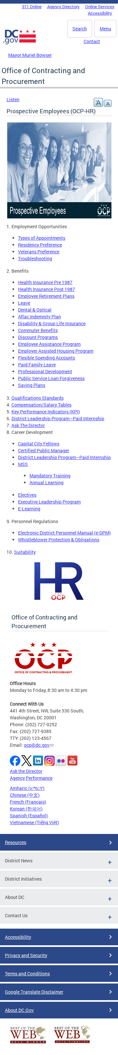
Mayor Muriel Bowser (30, 55)
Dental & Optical (34, 310)
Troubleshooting (35, 258)
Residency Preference (40, 245)
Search (79, 28)
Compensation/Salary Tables (41, 405)
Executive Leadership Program (49, 502)
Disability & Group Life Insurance (52, 323)
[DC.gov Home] (19, 43)
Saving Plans (31, 385)
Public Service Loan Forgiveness (51, 378)
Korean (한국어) (26, 809)
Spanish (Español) (29, 815)
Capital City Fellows (38, 443)
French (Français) (28, 802)
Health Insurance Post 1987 (46, 289)
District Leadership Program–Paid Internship (57, 418)
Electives (27, 495)
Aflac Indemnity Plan (39, 316)
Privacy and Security (26, 955)
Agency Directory (63, 6)
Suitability (25, 552)
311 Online (32, 6)
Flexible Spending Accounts (46, 358)
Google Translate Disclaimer (34, 992)
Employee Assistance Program (49, 344)
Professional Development (45, 371)
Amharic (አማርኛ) (27, 788)
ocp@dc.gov (36, 745)
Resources (15, 842)
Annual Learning (47, 482)
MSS (23, 464)
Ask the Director (26, 771)
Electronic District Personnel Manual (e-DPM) (64, 533)
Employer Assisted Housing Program (55, 351)
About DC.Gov (19, 1010)
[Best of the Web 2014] (28, 1043)
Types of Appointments (41, 238)
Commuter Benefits (38, 330)
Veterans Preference (38, 251)
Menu (105, 28)
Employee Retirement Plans (46, 296)
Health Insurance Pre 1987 (45, 282)
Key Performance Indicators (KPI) (45, 411)
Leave (24, 303)
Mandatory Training (50, 475)
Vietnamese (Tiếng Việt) (34, 822)
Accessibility (100, 13)
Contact (92, 41)
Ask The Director (28, 425)
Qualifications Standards (37, 398)
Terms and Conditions (27, 973)
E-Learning (29, 508)
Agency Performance (31, 778)
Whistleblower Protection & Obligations (58, 539)
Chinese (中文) (25, 795)
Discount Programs (38, 337)
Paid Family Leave (37, 364)
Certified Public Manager (43, 450)
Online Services (99, 6)
